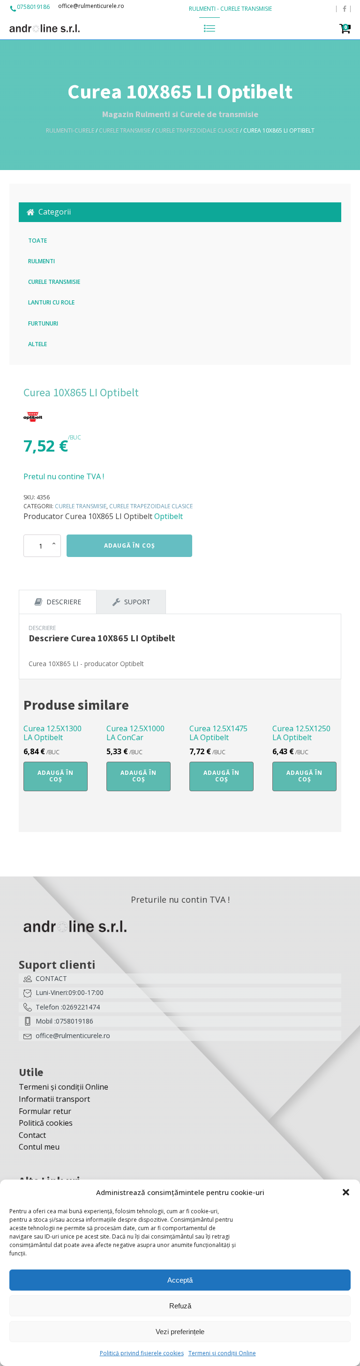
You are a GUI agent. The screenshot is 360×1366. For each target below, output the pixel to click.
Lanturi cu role (51, 302)
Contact (32, 1135)
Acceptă (180, 1280)
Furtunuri (43, 323)
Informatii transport (54, 1099)
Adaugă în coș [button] (56, 776)
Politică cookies (46, 1123)
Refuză (180, 1306)
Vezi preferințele (180, 1332)
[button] (346, 1192)
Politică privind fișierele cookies (142, 1353)
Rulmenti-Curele (70, 130)
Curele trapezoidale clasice (197, 130)
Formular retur (45, 1111)
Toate (37, 241)
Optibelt (168, 516)
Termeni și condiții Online (222, 1353)
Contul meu (39, 1147)
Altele (37, 344)
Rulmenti (41, 261)
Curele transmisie (124, 130)
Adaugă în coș (129, 545)
